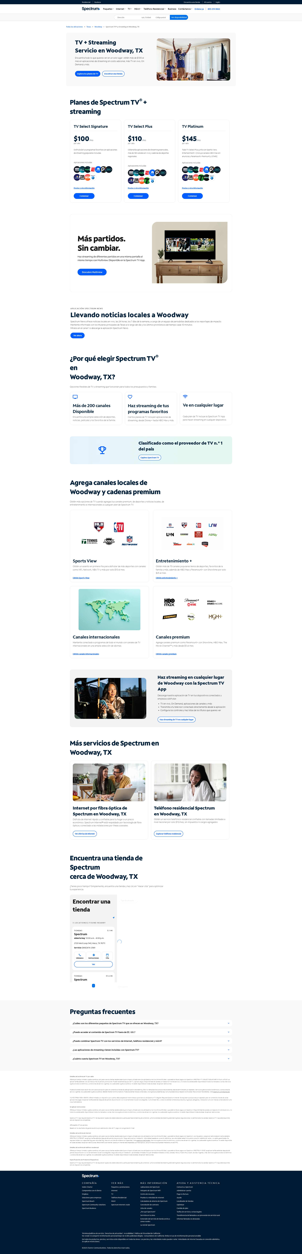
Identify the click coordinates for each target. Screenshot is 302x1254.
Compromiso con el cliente (91, 1190)
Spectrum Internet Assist (120, 1205)
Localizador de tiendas (185, 1201)
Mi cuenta (208, 2)
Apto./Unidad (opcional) (147, 16)
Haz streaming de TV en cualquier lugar (176, 719)
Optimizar (180, 1205)
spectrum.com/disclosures (221, 1092)
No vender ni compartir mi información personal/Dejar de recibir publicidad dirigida (112, 1236)
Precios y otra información (84, 188)
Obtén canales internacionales (86, 654)
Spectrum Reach (88, 1201)
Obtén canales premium (166, 654)
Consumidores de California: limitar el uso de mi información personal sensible (172, 1236)
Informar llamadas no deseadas (188, 1219)
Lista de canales (146, 1208)
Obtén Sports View (81, 578)
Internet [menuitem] (121, 8)
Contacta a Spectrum (185, 1187)
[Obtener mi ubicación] (113, 917)
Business (97, 2)
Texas (88, 27)
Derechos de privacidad (113, 1233)
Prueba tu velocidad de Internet (152, 1197)
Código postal (162, 15)
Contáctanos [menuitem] (185, 8)
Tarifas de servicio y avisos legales (189, 1212)
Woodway (98, 27)
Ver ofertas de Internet (85, 833)
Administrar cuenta (184, 1190)
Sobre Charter (87, 1187)
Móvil (113, 1201)
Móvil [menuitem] (138, 8)
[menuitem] (86, 2)
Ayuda (179, 1197)
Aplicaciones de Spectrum (150, 1187)
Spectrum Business (89, 1208)
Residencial (86, 2)
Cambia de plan (182, 1208)
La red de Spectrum (147, 1225)
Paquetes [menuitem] (108, 8)
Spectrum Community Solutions (94, 1205)
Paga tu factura (182, 1194)
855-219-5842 (214, 9)
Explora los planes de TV (87, 73)
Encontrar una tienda (113, 73)
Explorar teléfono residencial (168, 833)
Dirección (119, 15)
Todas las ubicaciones (74, 27)
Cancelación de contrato (149, 1205)
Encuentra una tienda (192, 2)
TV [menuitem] (130, 8)
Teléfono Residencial (118, 1197)
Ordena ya (199, 9)
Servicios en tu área (147, 1215)
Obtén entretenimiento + (167, 578)
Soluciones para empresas (91, 1197)
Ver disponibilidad (179, 17)
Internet (114, 1190)
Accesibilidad (128, 1233)
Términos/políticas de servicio (93, 1233)
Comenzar (84, 196)
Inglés (218, 2)
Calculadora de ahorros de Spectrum (153, 1201)
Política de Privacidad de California (147, 1233)
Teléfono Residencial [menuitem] (155, 8)
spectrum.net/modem (143, 1140)
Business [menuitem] (172, 8)
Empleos (85, 1194)
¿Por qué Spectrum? (147, 1212)
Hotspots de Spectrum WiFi (150, 1190)
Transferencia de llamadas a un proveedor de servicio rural (198, 1215)
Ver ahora (77, 335)
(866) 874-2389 (84, 947)
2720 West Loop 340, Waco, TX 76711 (89, 943)
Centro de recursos (147, 1194)
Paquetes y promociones (120, 1187)
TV (112, 1194)
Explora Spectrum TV (150, 457)
